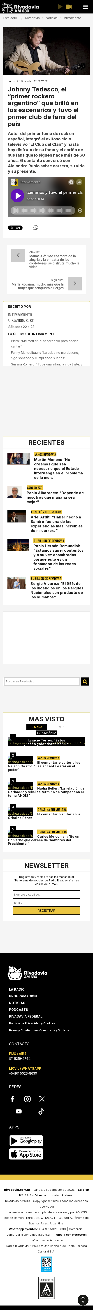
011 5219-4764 (19, 1058)
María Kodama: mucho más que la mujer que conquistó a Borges (38, 286)
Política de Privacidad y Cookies (32, 1023)
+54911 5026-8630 (23, 1073)
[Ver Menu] (85, 7)
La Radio (17, 989)
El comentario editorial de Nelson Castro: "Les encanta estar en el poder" (44, 766)
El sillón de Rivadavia (46, 512)
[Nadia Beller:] (20, 786)
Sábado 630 (34, 487)
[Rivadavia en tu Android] (26, 1141)
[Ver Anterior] (18, 255)
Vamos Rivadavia (45, 454)
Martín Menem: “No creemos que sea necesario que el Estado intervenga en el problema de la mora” (58, 468)
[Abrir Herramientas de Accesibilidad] (83, 1300)
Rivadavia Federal (25, 1016)
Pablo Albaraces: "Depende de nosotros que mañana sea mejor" (55, 497)
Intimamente (20, 314)
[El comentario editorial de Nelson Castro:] (20, 760)
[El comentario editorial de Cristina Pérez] (20, 812)
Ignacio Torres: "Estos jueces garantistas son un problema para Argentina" (46, 743)
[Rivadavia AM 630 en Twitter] (45, 1099)
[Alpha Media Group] (46, 1288)
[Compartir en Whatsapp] (35, 227)
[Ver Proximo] (75, 283)
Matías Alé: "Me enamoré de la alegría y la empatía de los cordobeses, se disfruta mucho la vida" (54, 261)
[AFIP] (46, 1264)
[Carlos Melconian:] (20, 834)
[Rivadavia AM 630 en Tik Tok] (41, 1111)
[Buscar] (85, 681)
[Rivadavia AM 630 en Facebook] (15, 1099)
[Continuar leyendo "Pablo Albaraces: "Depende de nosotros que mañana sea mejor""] (14, 492)
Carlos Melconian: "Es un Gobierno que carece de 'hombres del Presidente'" (43, 839)
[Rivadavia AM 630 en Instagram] (30, 1099)
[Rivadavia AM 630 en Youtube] (18, 1111)
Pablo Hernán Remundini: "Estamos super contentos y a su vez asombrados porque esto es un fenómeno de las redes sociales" (58, 557)
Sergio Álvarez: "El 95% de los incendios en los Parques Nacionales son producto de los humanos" (56, 590)
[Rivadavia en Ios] (26, 1154)
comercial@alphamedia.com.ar (29, 1234)
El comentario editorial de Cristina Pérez (44, 816)
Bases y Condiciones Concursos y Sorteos (39, 1030)
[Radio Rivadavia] (27, 972)
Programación (23, 996)
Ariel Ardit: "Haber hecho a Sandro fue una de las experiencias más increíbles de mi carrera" (57, 524)
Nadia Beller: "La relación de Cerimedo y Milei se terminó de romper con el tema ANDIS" (46, 791)
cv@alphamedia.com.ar (46, 1240)
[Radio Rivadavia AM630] (20, 8)
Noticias (17, 1003)
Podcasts (18, 1009)
